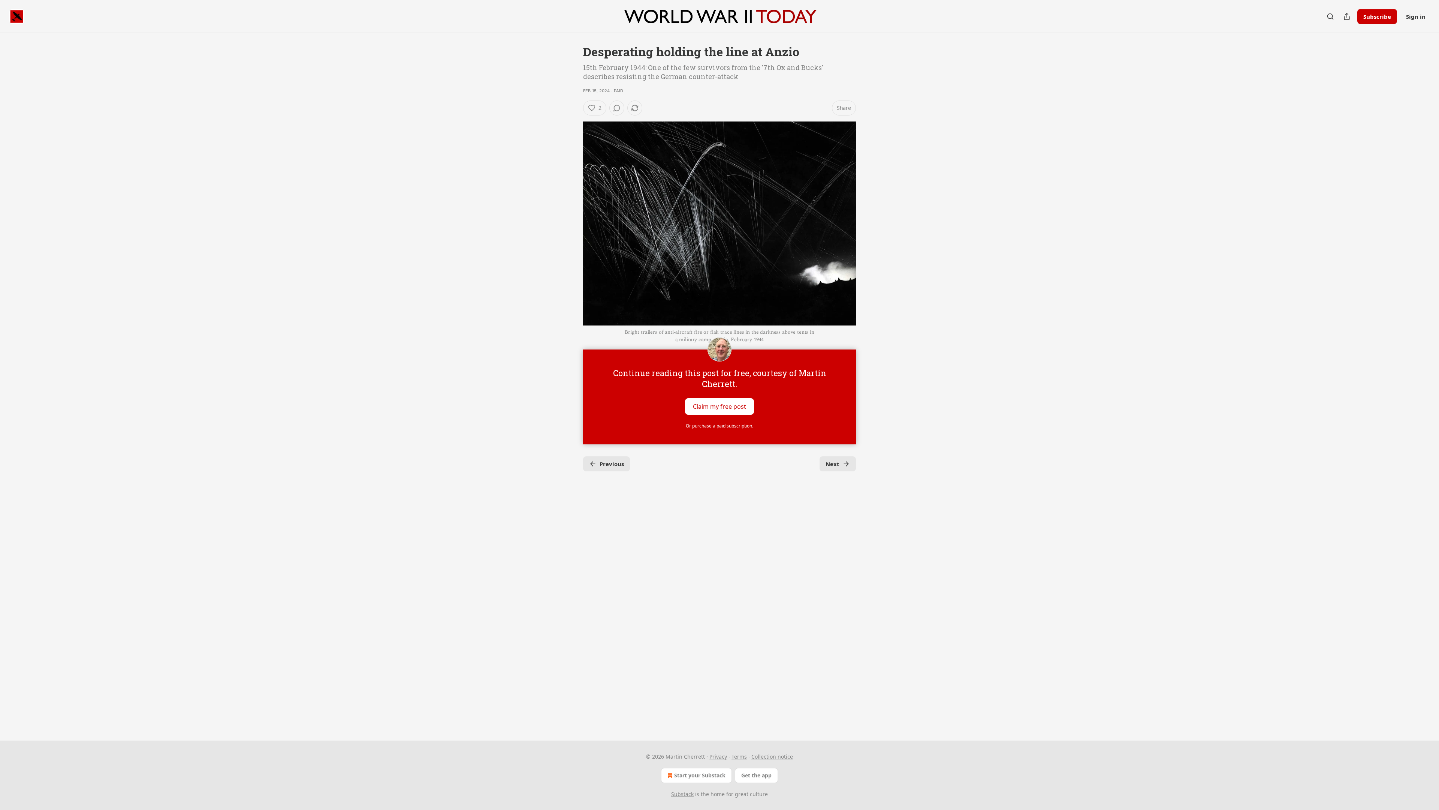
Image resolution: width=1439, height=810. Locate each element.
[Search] (1330, 16)
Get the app (756, 775)
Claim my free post (719, 406)
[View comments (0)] (616, 108)
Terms (739, 756)
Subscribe (1377, 16)
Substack (682, 794)
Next (832, 464)
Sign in (1416, 16)
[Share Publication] (1346, 16)
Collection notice (772, 756)
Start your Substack (699, 775)
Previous (612, 464)
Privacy (718, 756)
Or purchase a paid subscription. (719, 426)
